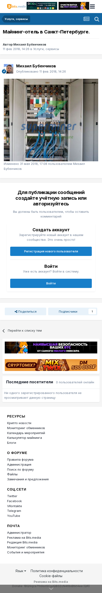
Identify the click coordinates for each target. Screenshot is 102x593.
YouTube (13, 516)
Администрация (19, 464)
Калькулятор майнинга (24, 438)
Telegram (14, 511)
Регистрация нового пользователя (51, 251)
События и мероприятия (25, 552)
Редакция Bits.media (22, 542)
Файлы (12, 474)
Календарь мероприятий (26, 433)
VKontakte (14, 506)
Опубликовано (41, 71)
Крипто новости (19, 423)
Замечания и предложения (28, 479)
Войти (51, 283)
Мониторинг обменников (26, 428)
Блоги (11, 443)
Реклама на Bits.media (24, 537)
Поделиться (27, 311)
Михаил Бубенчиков (29, 44)
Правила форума (20, 459)
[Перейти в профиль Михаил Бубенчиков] (8, 69)
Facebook (14, 501)
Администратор (19, 532)
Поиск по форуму (20, 469)
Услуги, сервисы (46, 49)
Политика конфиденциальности (57, 571)
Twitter (12, 496)
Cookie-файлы (50, 576)
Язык (19, 571)
